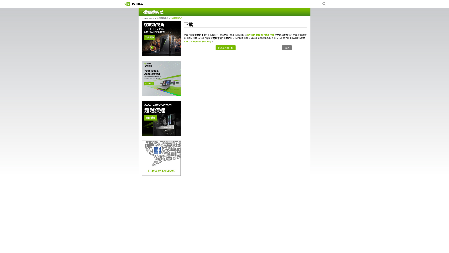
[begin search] (324, 4)
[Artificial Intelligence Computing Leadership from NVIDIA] (134, 3)
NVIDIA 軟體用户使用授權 (260, 34)
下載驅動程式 (162, 18)
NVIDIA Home (148, 18)
